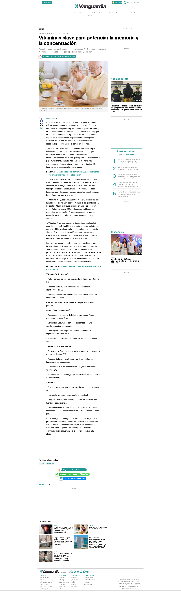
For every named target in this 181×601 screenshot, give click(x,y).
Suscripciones (44, 577)
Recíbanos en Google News (74, 478)
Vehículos (74, 579)
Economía (102, 13)
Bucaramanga (59, 536)
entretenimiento (131, 29)
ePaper (42, 579)
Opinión (111, 13)
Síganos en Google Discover (74, 470)
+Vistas (121, 154)
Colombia (81, 13)
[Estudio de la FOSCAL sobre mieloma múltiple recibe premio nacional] (126, 244)
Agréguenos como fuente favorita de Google (59, 56)
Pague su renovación (47, 581)
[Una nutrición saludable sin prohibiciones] (81, 529)
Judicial (74, 13)
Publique (74, 586)
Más (135, 13)
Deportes (66, 13)
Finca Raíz (74, 577)
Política (94, 13)
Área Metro (47, 13)
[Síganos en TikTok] (84, 572)
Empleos (74, 581)
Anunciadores (44, 584)
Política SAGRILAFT (123, 590)
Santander (57, 13)
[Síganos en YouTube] (81, 572)
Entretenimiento (121, 13)
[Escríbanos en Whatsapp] (87, 572)
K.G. (57, 118)
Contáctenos (44, 588)
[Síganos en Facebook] (71, 572)
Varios (73, 582)
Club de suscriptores (46, 582)
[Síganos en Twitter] (75, 572)
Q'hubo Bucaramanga (88, 583)
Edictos (73, 584)
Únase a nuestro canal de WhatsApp (74, 474)
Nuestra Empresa (45, 590)
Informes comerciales (97, 536)
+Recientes (130, 154)
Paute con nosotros (46, 586)
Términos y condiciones (128, 588)
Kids (131, 13)
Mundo (88, 13)
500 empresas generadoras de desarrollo (89, 579)
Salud (139, 29)
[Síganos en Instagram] (78, 572)
